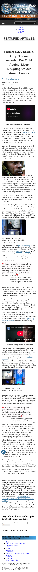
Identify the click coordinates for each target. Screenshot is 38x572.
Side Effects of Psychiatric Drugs (15, 543)
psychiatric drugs (24, 246)
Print (3, 79)
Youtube (20, 28)
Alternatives (9, 550)
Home (7, 542)
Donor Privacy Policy (12, 560)
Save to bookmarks (12, 79)
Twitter (20, 33)
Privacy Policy (10, 558)
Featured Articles (19, 38)
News (7, 547)
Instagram (21, 29)
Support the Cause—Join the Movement (17, 553)
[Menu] (4, 23)
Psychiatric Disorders (12, 545)
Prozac (27, 252)
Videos (8, 548)
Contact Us (9, 557)
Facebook (21, 31)
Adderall (19, 252)
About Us (8, 555)
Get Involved (9, 552)
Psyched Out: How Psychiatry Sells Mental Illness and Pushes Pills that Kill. (18, 499)
